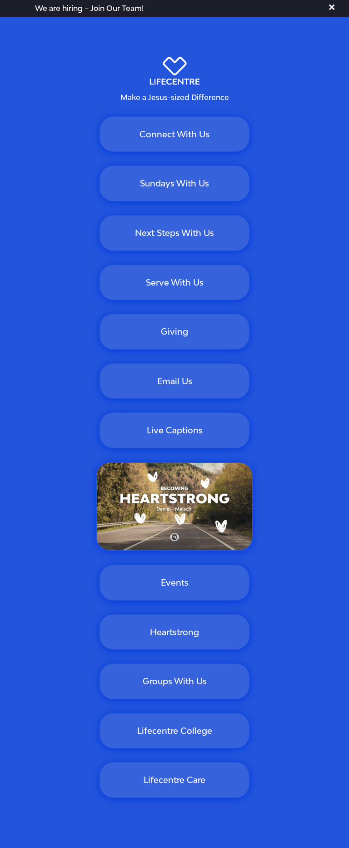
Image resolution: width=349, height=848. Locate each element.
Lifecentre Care (174, 780)
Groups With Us (175, 681)
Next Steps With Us (174, 233)
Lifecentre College (174, 731)
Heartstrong (174, 632)
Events (175, 582)
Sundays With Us (174, 183)
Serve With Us (175, 282)
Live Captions (175, 430)
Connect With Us (174, 134)
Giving (174, 331)
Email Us (174, 381)
